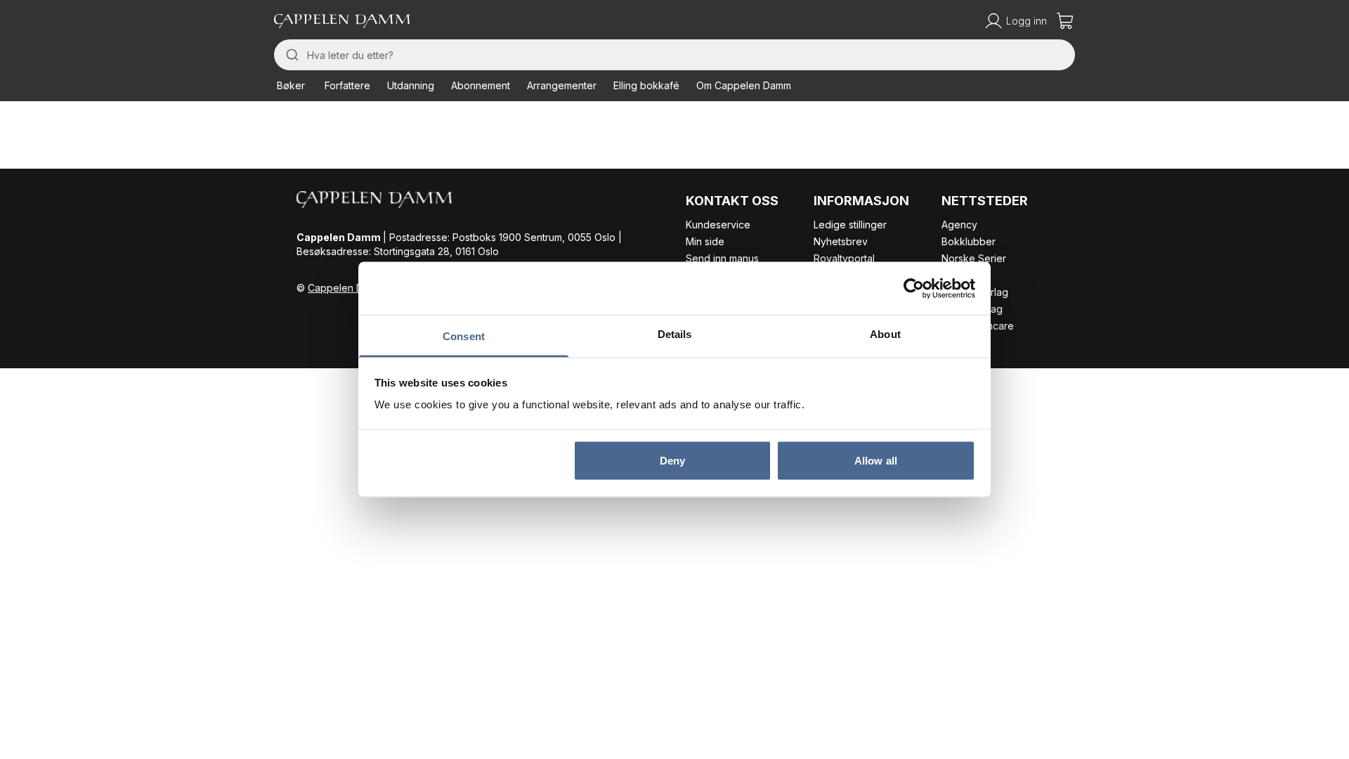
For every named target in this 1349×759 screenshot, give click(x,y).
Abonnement (480, 85)
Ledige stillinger (850, 225)
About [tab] (885, 334)
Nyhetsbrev (841, 241)
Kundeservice (718, 225)
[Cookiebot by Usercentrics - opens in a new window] (913, 288)
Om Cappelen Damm (743, 85)
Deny (672, 460)
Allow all (875, 460)
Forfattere (347, 85)
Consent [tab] (464, 336)
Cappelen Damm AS (354, 288)
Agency (959, 225)
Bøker (291, 85)
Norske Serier (973, 258)
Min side (705, 241)
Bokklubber (968, 241)
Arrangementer (562, 85)
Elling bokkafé (646, 85)
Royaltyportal (844, 258)
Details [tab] (675, 334)
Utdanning (410, 85)
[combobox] (674, 54)
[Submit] (290, 54)
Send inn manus (722, 258)
